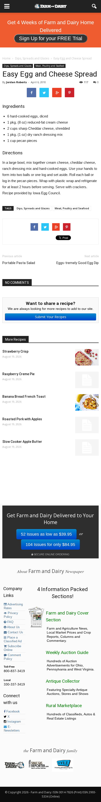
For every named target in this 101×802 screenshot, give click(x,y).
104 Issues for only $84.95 (50, 544)
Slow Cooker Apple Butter (22, 442)
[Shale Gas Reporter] (38, 768)
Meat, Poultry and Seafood (49, 65)
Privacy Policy (11, 615)
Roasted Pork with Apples (22, 419)
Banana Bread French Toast (24, 396)
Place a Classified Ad (13, 639)
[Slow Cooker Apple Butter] (87, 447)
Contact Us (15, 632)
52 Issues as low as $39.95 (46, 534)
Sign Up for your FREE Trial (50, 38)
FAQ (9, 622)
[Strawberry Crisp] (87, 357)
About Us (13, 627)
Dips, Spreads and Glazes (17, 65)
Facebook (12, 711)
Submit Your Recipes (50, 317)
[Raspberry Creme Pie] (87, 380)
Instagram (13, 721)
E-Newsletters (12, 728)
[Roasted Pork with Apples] (87, 425)
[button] (94, 6)
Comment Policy (12, 657)
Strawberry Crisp (15, 351)
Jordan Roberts (16, 82)
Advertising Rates (13, 606)
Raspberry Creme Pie (18, 374)
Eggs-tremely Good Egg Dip (77, 263)
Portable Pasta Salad (18, 263)
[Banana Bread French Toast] (87, 402)
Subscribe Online (12, 648)
